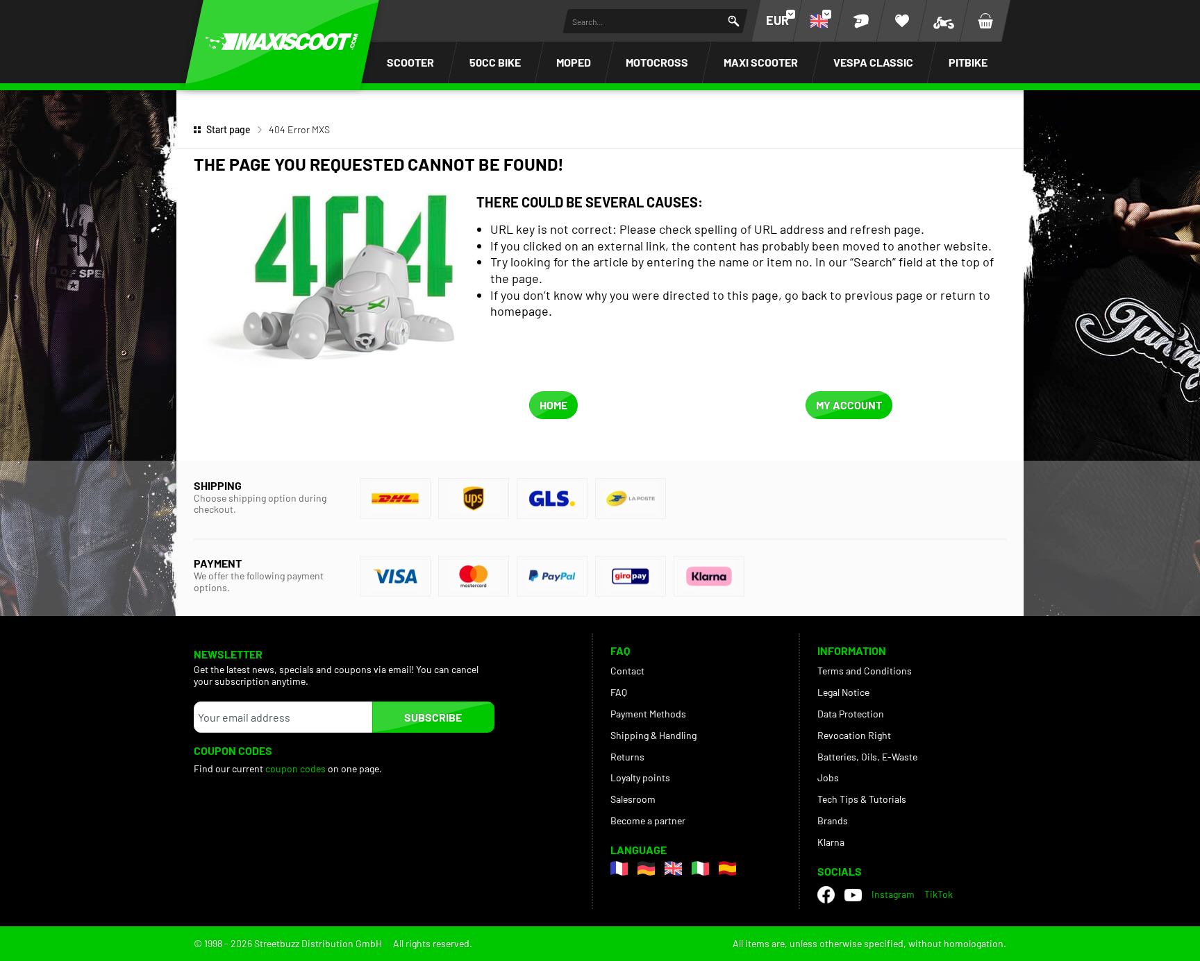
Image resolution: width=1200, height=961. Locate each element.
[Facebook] (826, 894)
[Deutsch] (646, 868)
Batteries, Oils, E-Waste (867, 757)
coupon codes (295, 768)
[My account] (860, 21)
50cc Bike (495, 62)
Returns (627, 757)
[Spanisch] (727, 868)
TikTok (938, 894)
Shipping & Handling (653, 735)
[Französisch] (619, 868)
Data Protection (850, 714)
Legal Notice (843, 692)
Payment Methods (648, 714)
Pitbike (968, 62)
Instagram (893, 894)
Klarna (830, 842)
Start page (228, 129)
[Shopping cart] (985, 21)
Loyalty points (640, 777)
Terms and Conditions (864, 671)
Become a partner (647, 820)
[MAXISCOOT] (282, 41)
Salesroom (633, 799)
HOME (553, 404)
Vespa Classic (873, 62)
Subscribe (433, 717)
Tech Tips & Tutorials (861, 799)
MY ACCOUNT (849, 404)
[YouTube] (853, 894)
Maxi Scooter (761, 62)
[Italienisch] (700, 868)
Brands (832, 820)
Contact (627, 671)
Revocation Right (854, 735)
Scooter (410, 62)
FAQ (618, 692)
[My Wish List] (902, 21)
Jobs (828, 777)
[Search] (734, 21)
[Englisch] (673, 868)
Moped (573, 62)
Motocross (657, 62)
